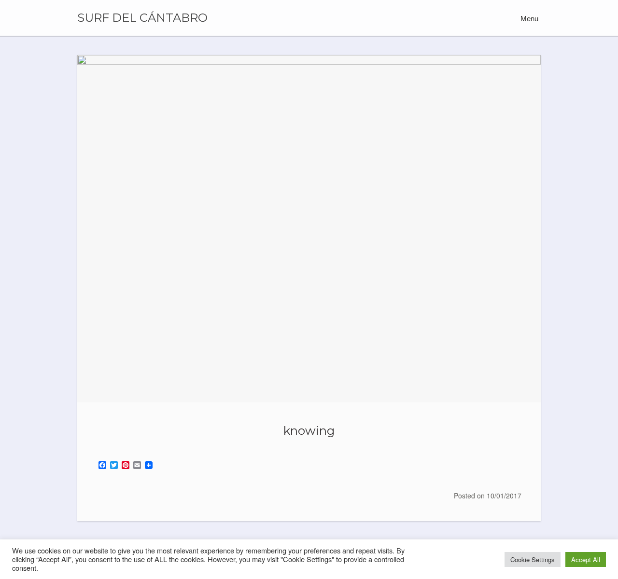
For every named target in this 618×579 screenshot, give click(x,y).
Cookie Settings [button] (532, 559)
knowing (309, 430)
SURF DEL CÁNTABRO (142, 18)
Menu (528, 18)
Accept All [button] (585, 559)
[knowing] (309, 228)
